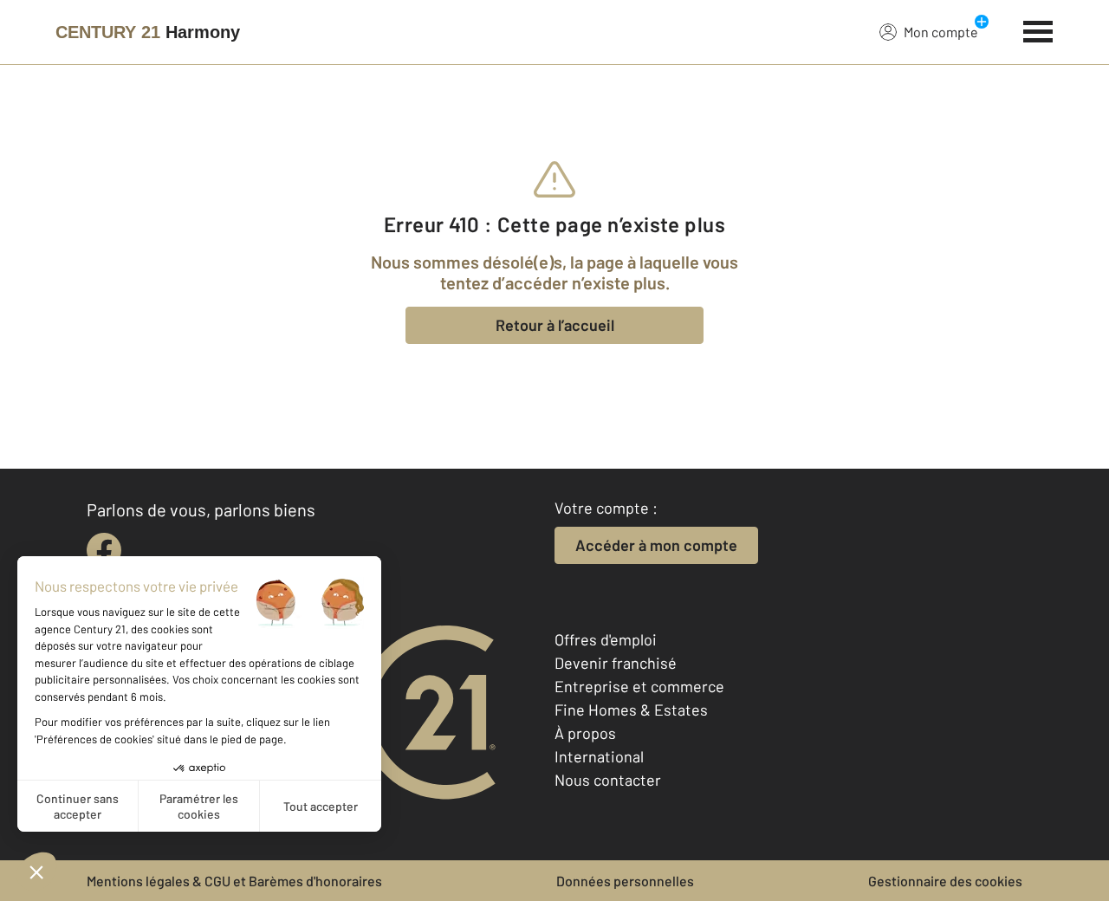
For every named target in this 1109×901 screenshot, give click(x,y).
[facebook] (104, 550)
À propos (585, 732)
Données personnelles (625, 880)
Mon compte (941, 31)
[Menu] (1038, 29)
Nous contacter (607, 779)
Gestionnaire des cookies (945, 880)
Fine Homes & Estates (631, 709)
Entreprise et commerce (639, 686)
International (599, 756)
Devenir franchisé (615, 662)
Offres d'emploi (605, 639)
